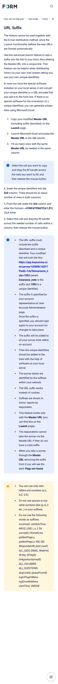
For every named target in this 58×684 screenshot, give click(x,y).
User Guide (33, 19)
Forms (45, 19)
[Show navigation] (51, 677)
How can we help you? (14, 19)
